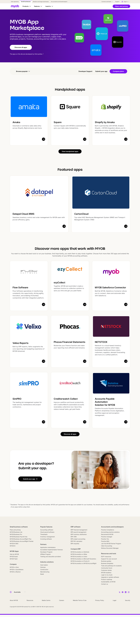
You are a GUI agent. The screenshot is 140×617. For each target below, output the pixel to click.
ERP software (75, 527)
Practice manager (106, 536)
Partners (43, 544)
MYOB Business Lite (16, 532)
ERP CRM (73, 536)
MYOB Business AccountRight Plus (20, 539)
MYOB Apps (14, 551)
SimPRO (17, 398)
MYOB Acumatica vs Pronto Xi (80, 561)
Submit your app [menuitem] (101, 71)
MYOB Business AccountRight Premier (21, 541)
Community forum (106, 568)
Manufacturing (44, 572)
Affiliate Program (45, 554)
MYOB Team (14, 559)
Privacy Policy (99, 600)
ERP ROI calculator (76, 541)
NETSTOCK (101, 342)
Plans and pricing (15, 530)
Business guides (106, 561)
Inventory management (47, 536)
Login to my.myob (106, 575)
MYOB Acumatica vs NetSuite (80, 552)
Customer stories (106, 570)
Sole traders (44, 565)
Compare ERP (76, 549)
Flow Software (20, 287)
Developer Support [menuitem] (85, 71)
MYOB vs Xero (14, 567)
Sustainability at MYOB (108, 582)
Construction (44, 569)
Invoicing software (46, 539)
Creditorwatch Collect (66, 398)
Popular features (46, 527)
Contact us (104, 584)
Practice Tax (105, 539)
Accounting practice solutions (110, 532)
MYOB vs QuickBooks (16, 569)
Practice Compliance (107, 530)
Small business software (19, 527)
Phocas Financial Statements (69, 342)
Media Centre (46, 600)
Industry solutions (47, 562)
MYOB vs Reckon (15, 572)
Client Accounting (106, 546)
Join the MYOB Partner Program (111, 543)
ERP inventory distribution (79, 534)
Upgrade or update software (110, 577)
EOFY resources (106, 556)
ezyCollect (59, 282)
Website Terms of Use (79, 600)
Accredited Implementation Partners (51, 549)
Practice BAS (105, 541)
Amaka (16, 122)
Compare (13, 564)
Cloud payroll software (47, 532)
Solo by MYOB (14, 554)
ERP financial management (79, 530)
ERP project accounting (78, 539)
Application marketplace (47, 547)
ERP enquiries (75, 543)
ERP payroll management (78, 532)
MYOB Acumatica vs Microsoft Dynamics (83, 559)
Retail (42, 574)
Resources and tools (108, 553)
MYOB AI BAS (14, 543)
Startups (43, 567)
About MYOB (14, 600)
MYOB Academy (106, 572)
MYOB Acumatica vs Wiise (79, 554)
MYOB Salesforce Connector (110, 287)
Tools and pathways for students (111, 565)
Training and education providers (50, 556)
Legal (114, 600)
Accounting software (46, 530)
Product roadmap (106, 579)
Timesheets (43, 534)
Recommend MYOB (107, 534)
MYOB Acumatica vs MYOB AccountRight (83, 563)
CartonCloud (81, 214)
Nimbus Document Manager (110, 548)
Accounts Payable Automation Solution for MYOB (105, 401)
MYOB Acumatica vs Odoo (79, 556)
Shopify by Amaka (105, 122)
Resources (30, 600)
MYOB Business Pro (16, 534)
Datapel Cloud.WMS (23, 214)
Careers (61, 600)
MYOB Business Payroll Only (18, 536)
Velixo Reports (20, 343)
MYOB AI (12, 546)
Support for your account (109, 559)
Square (58, 122)
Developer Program (46, 552)
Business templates (107, 563)
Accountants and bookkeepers (112, 527)
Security (127, 600)
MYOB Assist (14, 556)
